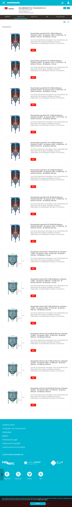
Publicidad (6, 432)
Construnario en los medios (13, 447)
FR (68, 8)
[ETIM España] (57, 463)
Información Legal (9, 440)
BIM (47, 16)
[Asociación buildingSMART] (32, 463)
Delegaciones (60, 16)
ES (65, 8)
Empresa (7, 16)
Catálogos (34, 16)
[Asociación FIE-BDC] (8, 463)
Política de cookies (42, 499)
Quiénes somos (8, 425)
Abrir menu (4, 3)
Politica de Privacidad (11, 443)
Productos (20, 16)
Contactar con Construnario (14, 428)
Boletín (5, 436)
